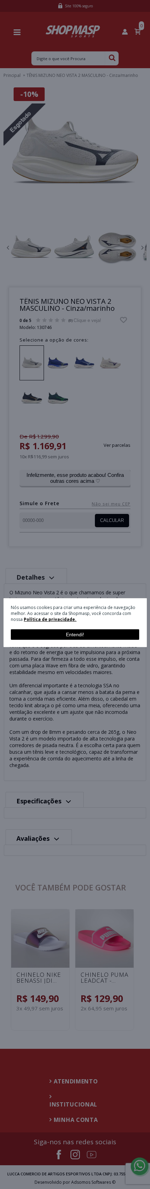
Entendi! (75, 634)
